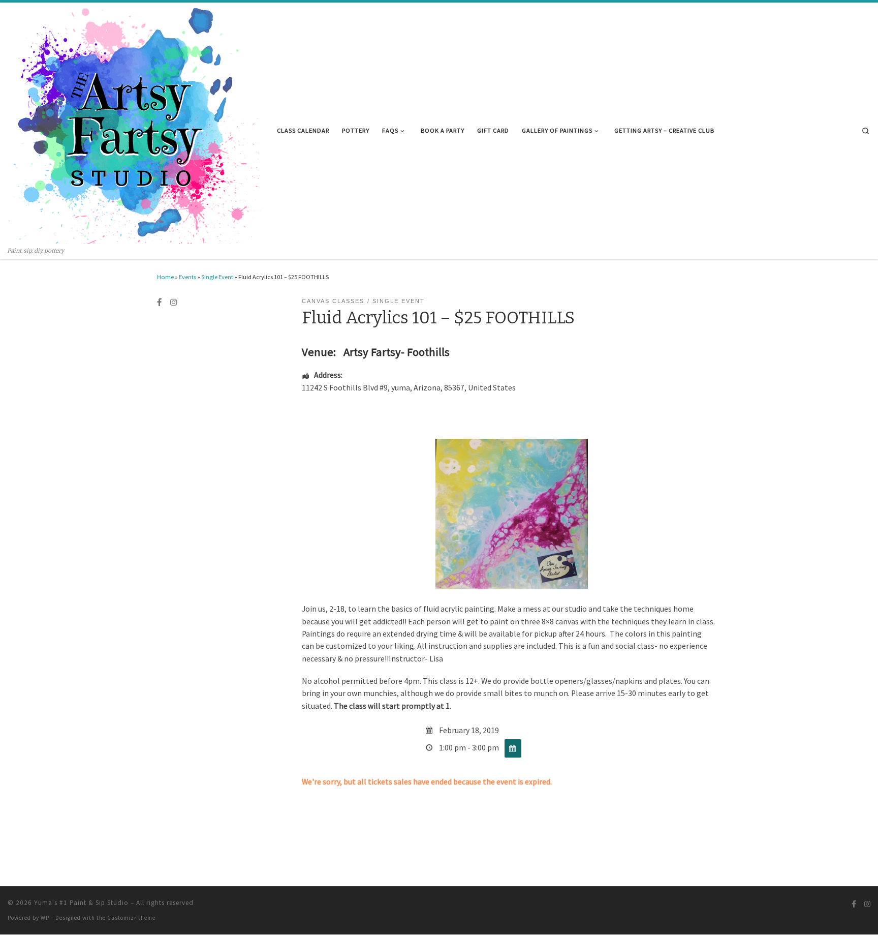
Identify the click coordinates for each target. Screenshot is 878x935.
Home (165, 277)
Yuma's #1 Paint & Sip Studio (81, 902)
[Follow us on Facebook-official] (159, 302)
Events (187, 277)
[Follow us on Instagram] (173, 302)
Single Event (217, 277)
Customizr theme (131, 917)
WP (45, 917)
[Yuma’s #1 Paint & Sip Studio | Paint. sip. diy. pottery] (135, 124)
